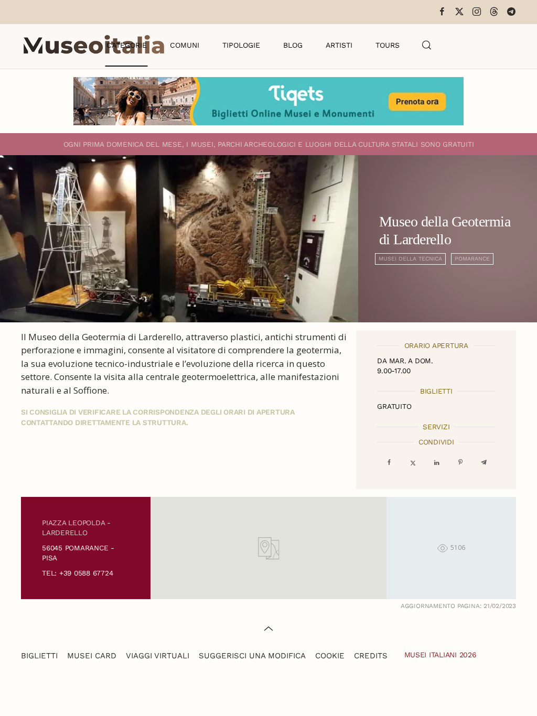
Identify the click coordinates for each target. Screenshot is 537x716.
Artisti (339, 45)
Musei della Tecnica (410, 258)
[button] (427, 45)
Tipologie (241, 45)
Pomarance (472, 258)
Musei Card (91, 655)
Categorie (126, 45)
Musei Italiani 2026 (440, 654)
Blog (293, 45)
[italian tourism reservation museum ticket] (268, 101)
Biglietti (39, 655)
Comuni (184, 45)
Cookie (330, 655)
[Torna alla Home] (94, 45)
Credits (371, 655)
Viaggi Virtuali (157, 655)
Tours (387, 45)
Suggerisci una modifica (252, 655)
